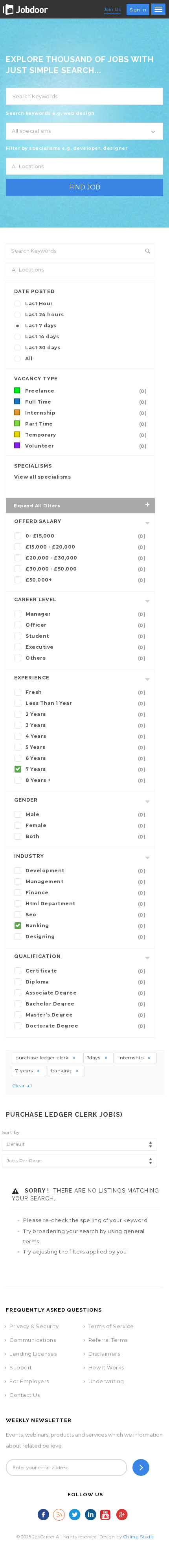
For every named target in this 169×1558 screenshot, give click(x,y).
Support (20, 1367)
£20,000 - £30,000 (85, 558)
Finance (85, 893)
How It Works (106, 1367)
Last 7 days (41, 325)
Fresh (85, 692)
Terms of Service (111, 1326)
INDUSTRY (29, 856)
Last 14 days (42, 336)
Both (85, 836)
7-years (24, 1071)
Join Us (112, 9)
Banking (85, 926)
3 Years (85, 725)
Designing (85, 937)
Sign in (138, 10)
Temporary (86, 435)
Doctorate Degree (85, 1026)
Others (85, 658)
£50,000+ (85, 580)
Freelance (86, 391)
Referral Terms (108, 1340)
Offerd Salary (37, 521)
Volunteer (86, 446)
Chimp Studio (138, 1537)
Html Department (85, 904)
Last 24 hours (44, 314)
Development (85, 871)
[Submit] (140, 1467)
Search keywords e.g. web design (50, 113)
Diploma (85, 982)
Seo (85, 915)
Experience (32, 678)
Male (85, 814)
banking (62, 1071)
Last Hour (39, 303)
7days (94, 1058)
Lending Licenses (33, 1354)
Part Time (86, 424)
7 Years (85, 769)
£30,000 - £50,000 (85, 569)
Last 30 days (42, 348)
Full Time (86, 402)
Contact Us (24, 1395)
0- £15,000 (85, 536)
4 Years (85, 736)
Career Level (35, 599)
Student (85, 636)
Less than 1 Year (85, 703)
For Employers (29, 1381)
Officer (85, 625)
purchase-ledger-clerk (42, 1058)
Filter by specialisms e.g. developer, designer (66, 148)
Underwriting (106, 1381)
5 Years (85, 747)
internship (131, 1058)
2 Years (85, 714)
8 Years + (85, 780)
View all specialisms (42, 477)
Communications (32, 1340)
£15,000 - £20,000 (85, 547)
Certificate (85, 971)
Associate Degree (85, 993)
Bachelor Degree (85, 1004)
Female (85, 825)
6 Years (85, 758)
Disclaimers (104, 1354)
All (29, 359)
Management (85, 882)
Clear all (22, 1085)
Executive (85, 647)
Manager (85, 614)
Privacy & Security (34, 1326)
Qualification (37, 956)
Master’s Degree (85, 1015)
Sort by (11, 1132)
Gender (26, 800)
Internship (86, 413)
